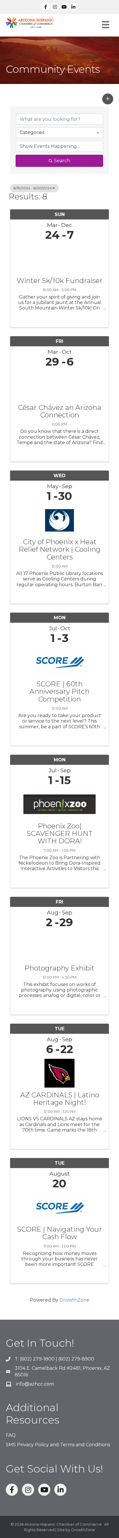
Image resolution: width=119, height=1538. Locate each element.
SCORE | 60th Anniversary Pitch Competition (59, 691)
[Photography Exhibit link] (59, 945)
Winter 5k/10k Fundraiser (60, 280)
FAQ (11, 1435)
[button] (107, 98)
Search (62, 160)
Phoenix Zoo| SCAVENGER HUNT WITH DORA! (60, 833)
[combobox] (59, 132)
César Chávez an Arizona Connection (59, 411)
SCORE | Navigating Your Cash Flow (59, 1233)
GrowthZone (75, 1300)
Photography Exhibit (59, 968)
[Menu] (105, 24)
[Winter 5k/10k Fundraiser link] (59, 257)
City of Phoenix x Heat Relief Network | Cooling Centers (60, 549)
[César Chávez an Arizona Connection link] (59, 384)
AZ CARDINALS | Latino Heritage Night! (59, 1099)
